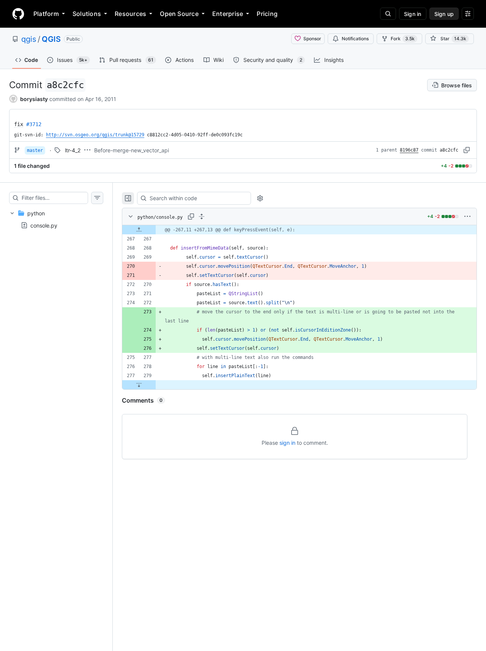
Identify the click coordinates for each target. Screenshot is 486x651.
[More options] (467, 216)
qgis (28, 39)
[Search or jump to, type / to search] (388, 14)
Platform (46, 13)
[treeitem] (56, 219)
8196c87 (409, 150)
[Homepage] (18, 14)
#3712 (33, 124)
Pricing (267, 13)
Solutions (87, 13)
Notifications (355, 38)
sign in (287, 442)
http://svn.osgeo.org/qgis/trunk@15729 (95, 134)
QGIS (51, 39)
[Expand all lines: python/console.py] (201, 216)
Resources (130, 13)
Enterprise (227, 13)
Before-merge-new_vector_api (131, 150)
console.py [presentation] (43, 225)
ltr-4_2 (72, 150)
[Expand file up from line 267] (139, 229)
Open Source (179, 13)
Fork (403, 38)
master (35, 150)
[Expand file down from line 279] (139, 384)
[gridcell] (299, 229)
